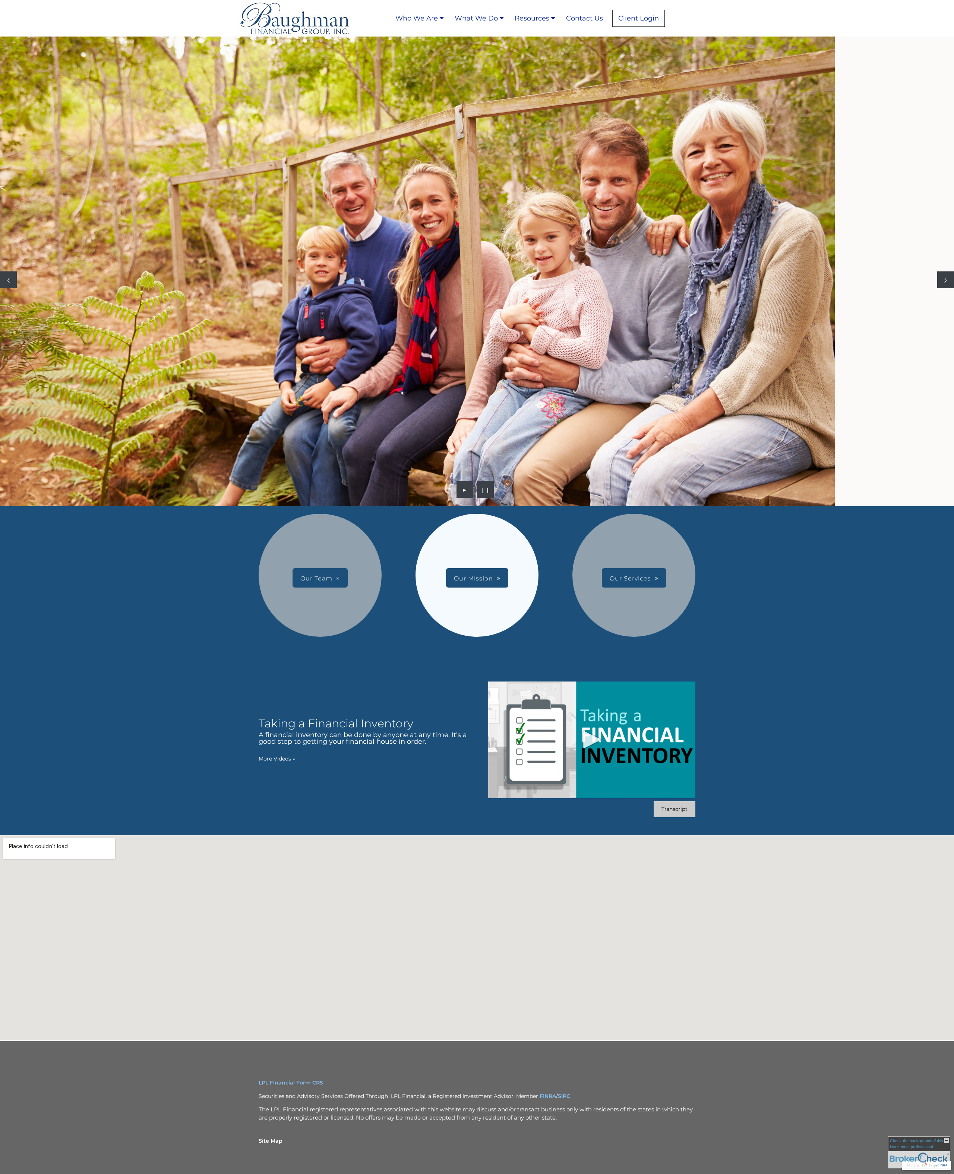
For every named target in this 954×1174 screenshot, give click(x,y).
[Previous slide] (8, 279)
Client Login (638, 18)
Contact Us (584, 18)
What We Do (476, 18)
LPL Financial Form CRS (291, 1082)
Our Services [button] (630, 578)
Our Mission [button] (473, 578)
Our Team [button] (316, 578)
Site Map (270, 1140)
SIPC (564, 1096)
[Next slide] (945, 279)
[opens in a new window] (670, 18)
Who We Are (416, 18)
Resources (532, 18)
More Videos (277, 758)
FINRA (548, 1096)
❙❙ (485, 489)
